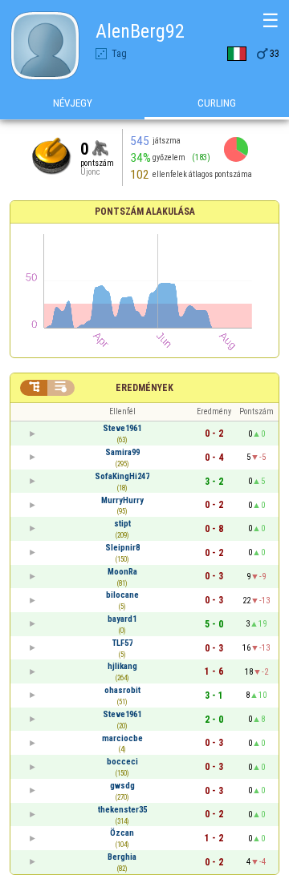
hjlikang (122, 666)
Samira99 (122, 452)
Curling (216, 103)
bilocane (122, 595)
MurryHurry (122, 500)
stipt (122, 523)
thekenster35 (122, 809)
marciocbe (122, 738)
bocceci (122, 761)
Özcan (122, 833)
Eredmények (144, 387)
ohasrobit (122, 690)
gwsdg (122, 785)
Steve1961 (122, 428)
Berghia (122, 857)
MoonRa (122, 572)
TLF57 (122, 643)
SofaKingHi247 (122, 476)
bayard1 (122, 619)
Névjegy (72, 103)
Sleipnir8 (122, 547)
